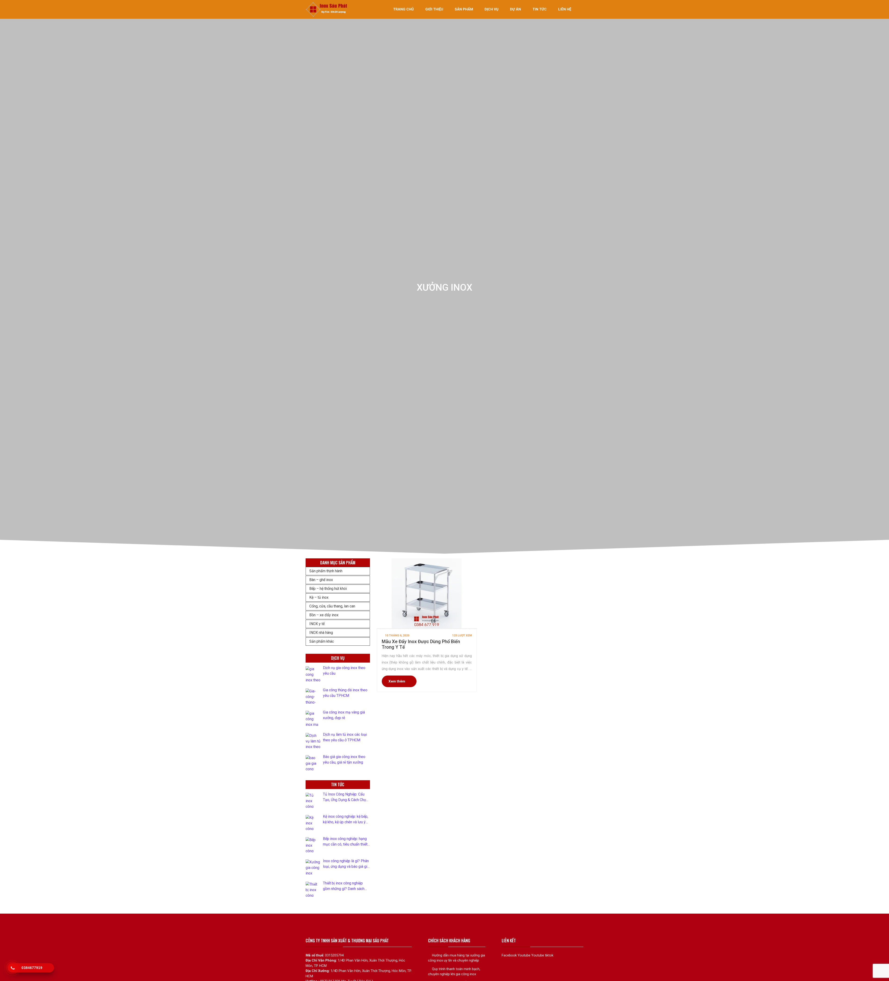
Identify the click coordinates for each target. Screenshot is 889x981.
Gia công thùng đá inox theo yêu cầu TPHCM (345, 693)
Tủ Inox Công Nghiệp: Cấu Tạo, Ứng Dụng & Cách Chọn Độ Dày (345, 797)
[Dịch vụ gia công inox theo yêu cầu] (313, 673)
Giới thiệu (434, 9)
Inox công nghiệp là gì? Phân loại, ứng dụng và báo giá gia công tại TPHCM (346, 864)
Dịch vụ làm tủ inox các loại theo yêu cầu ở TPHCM (345, 737)
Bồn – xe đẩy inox (323, 615)
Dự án (515, 9)
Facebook (509, 955)
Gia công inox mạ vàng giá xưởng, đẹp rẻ (344, 715)
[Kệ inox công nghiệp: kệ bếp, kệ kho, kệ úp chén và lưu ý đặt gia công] (313, 822)
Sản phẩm (464, 9)
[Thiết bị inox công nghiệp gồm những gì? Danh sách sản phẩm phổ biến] (313, 889)
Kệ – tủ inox (319, 597)
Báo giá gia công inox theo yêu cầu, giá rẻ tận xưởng (344, 759)
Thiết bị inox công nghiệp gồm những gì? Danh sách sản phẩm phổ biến (343, 886)
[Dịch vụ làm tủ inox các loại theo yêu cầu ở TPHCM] (313, 740)
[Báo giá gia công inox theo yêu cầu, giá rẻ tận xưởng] (313, 762)
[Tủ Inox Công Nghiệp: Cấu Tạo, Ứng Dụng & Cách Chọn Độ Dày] (313, 800)
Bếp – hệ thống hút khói (328, 588)
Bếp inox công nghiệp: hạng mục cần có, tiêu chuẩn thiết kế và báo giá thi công (345, 841)
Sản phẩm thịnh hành (325, 571)
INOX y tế (317, 624)
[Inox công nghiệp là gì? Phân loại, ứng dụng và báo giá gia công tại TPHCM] (313, 866)
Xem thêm (396, 681)
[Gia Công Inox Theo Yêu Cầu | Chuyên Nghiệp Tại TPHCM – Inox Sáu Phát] (327, 9)
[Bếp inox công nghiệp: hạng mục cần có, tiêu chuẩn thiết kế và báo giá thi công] (313, 844)
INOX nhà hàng (321, 632)
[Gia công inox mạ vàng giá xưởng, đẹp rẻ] (313, 718)
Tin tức (539, 9)
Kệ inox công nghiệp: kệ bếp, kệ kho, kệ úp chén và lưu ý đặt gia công (345, 819)
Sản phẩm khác (321, 641)
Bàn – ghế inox (321, 580)
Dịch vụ (491, 9)
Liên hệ (564, 9)
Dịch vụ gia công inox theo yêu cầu (344, 671)
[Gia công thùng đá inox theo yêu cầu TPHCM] (313, 696)
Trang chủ (403, 9)
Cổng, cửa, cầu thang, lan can (332, 606)
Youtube (524, 955)
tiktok (549, 955)
